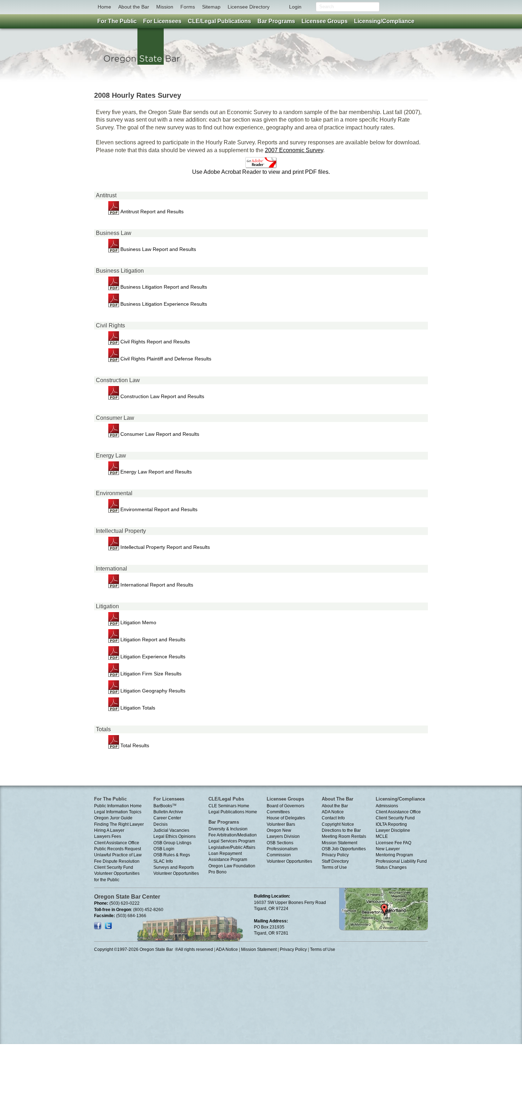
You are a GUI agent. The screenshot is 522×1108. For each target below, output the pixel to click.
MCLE (382, 836)
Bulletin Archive (168, 811)
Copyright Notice (338, 824)
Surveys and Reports (173, 867)
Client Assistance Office (116, 842)
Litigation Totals (137, 708)
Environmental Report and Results (158, 509)
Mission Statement (339, 842)
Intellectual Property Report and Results (164, 547)
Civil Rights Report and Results (154, 341)
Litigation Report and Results (152, 639)
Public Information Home (118, 805)
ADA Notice (333, 811)
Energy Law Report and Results (155, 472)
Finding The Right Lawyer (119, 824)
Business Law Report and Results (157, 249)
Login (295, 7)
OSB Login (163, 848)
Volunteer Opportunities (176, 873)
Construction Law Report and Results (161, 396)
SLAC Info (163, 861)
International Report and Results (156, 585)
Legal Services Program (231, 841)
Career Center (167, 817)
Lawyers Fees (107, 836)
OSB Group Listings (172, 842)
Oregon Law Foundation (231, 865)
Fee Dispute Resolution (117, 861)
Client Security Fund (113, 867)
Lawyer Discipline (393, 830)
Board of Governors (285, 805)
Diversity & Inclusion (228, 828)
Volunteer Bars (281, 824)
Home (104, 7)
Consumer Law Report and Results (159, 434)
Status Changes (391, 867)
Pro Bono (217, 871)
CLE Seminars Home (228, 805)
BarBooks (164, 805)
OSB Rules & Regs (171, 854)
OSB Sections (280, 842)
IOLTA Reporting (391, 824)
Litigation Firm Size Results (150, 673)
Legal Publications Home (232, 811)
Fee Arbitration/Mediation (232, 835)
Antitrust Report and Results (151, 211)
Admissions (387, 805)
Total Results (134, 745)
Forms (187, 7)
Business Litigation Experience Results (163, 304)
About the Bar (133, 7)
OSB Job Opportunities (344, 848)
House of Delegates (286, 817)
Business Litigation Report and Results (163, 287)
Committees (278, 811)
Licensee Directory (249, 7)
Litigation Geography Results (152, 691)
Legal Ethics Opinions (174, 836)
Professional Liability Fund (401, 861)
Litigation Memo (137, 622)
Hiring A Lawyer (109, 830)
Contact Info (333, 817)
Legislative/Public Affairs (231, 847)
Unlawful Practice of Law (118, 854)
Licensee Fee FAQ (393, 842)
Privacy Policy (335, 854)
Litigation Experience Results (152, 656)
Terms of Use (334, 867)
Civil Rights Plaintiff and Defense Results (165, 359)
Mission (164, 7)
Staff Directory (335, 861)
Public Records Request (117, 848)
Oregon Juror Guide (113, 817)
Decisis (160, 824)
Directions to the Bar (341, 830)
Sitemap (211, 7)
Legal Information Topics (117, 811)
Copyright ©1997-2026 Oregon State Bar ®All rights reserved (153, 949)
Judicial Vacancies (171, 830)
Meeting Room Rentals (344, 836)
